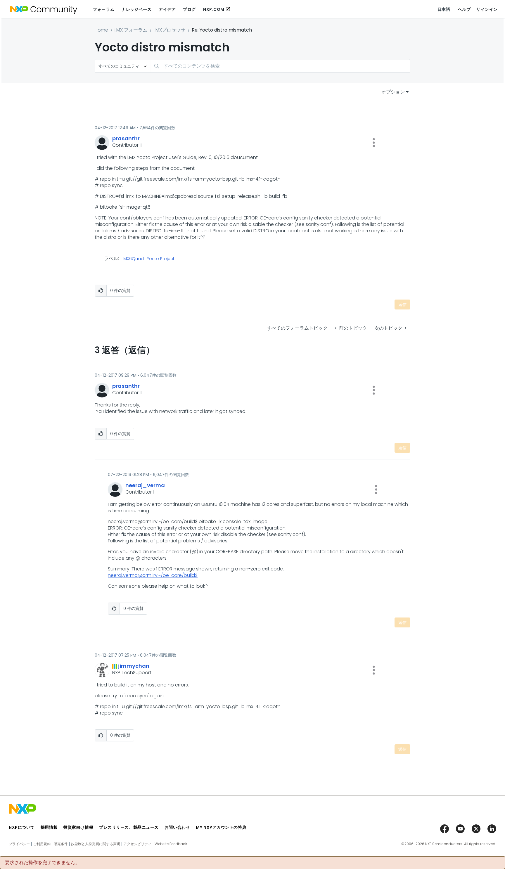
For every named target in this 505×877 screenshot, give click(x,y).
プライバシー (19, 844)
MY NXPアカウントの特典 (221, 827)
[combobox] (280, 66)
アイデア (167, 9)
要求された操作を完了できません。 (42, 862)
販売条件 (61, 844)
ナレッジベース (136, 9)
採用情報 (49, 827)
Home (101, 30)
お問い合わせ (177, 827)
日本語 (443, 9)
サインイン (487, 9)
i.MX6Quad (133, 259)
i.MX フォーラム (131, 30)
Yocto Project (160, 259)
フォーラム (103, 9)
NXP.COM (213, 9)
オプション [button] (393, 92)
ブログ (189, 9)
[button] (373, 142)
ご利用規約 (42, 844)
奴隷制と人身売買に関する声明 (95, 844)
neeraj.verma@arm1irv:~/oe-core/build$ (153, 575)
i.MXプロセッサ (169, 30)
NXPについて (22, 827)
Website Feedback (171, 844)
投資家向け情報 (78, 827)
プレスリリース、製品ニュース (129, 827)
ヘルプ (464, 9)
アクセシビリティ (137, 844)
